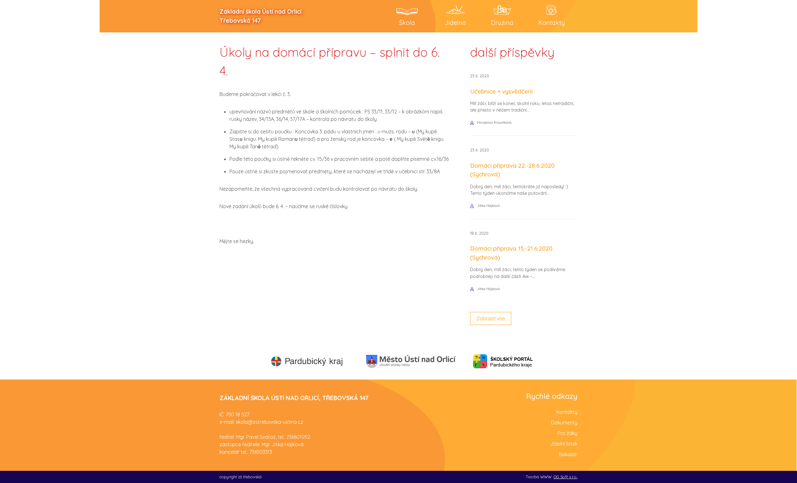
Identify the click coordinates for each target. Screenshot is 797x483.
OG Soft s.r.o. (566, 476)
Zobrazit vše (490, 318)
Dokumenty (564, 422)
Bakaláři (568, 454)
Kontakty (567, 412)
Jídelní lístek (564, 444)
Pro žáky (568, 433)
